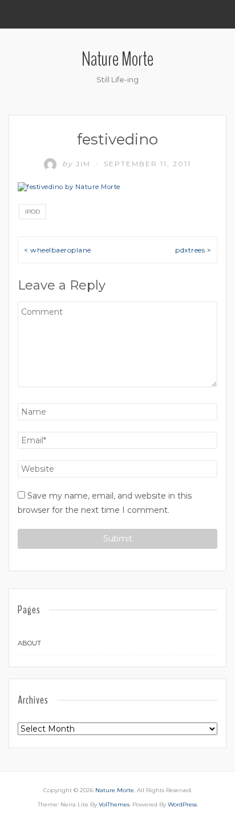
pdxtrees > (193, 250)
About (29, 643)
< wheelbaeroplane (57, 250)
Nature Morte (117, 59)
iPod (32, 211)
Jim (78, 163)
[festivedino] (69, 187)
